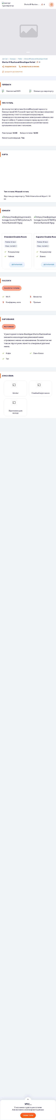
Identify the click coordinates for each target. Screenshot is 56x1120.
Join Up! (4, 59)
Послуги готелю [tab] (12, 288)
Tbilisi (20, 59)
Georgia (13, 59)
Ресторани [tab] (9, 327)
